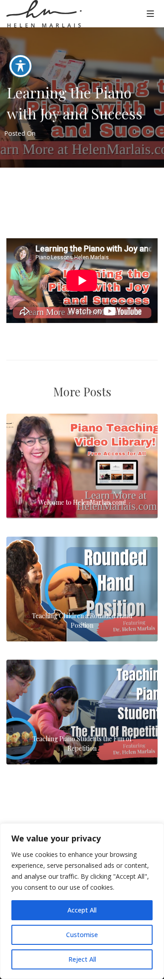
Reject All (82, 959)
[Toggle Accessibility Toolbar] (20, 66)
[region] (82, 901)
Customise (82, 934)
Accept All (82, 910)
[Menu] (150, 13)
